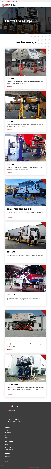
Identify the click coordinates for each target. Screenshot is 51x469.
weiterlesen (9, 86)
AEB (6, 463)
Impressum (7, 456)
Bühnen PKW (8, 444)
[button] (3, 466)
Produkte (7, 434)
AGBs (6, 461)
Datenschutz (8, 458)
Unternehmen (8, 432)
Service (6, 435)
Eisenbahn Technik (9, 447)
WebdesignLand (34, 467)
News (6, 437)
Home (6, 430)
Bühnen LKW (8, 446)
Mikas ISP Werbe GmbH (42, 467)
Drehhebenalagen (9, 449)
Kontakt (7, 459)
